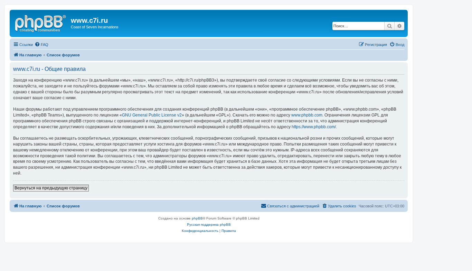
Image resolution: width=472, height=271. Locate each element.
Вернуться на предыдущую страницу (51, 188)
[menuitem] (41, 44)
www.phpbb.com (306, 115)
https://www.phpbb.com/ (314, 126)
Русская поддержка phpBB (209, 224)
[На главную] (41, 22)
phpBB (197, 218)
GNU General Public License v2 (152, 115)
